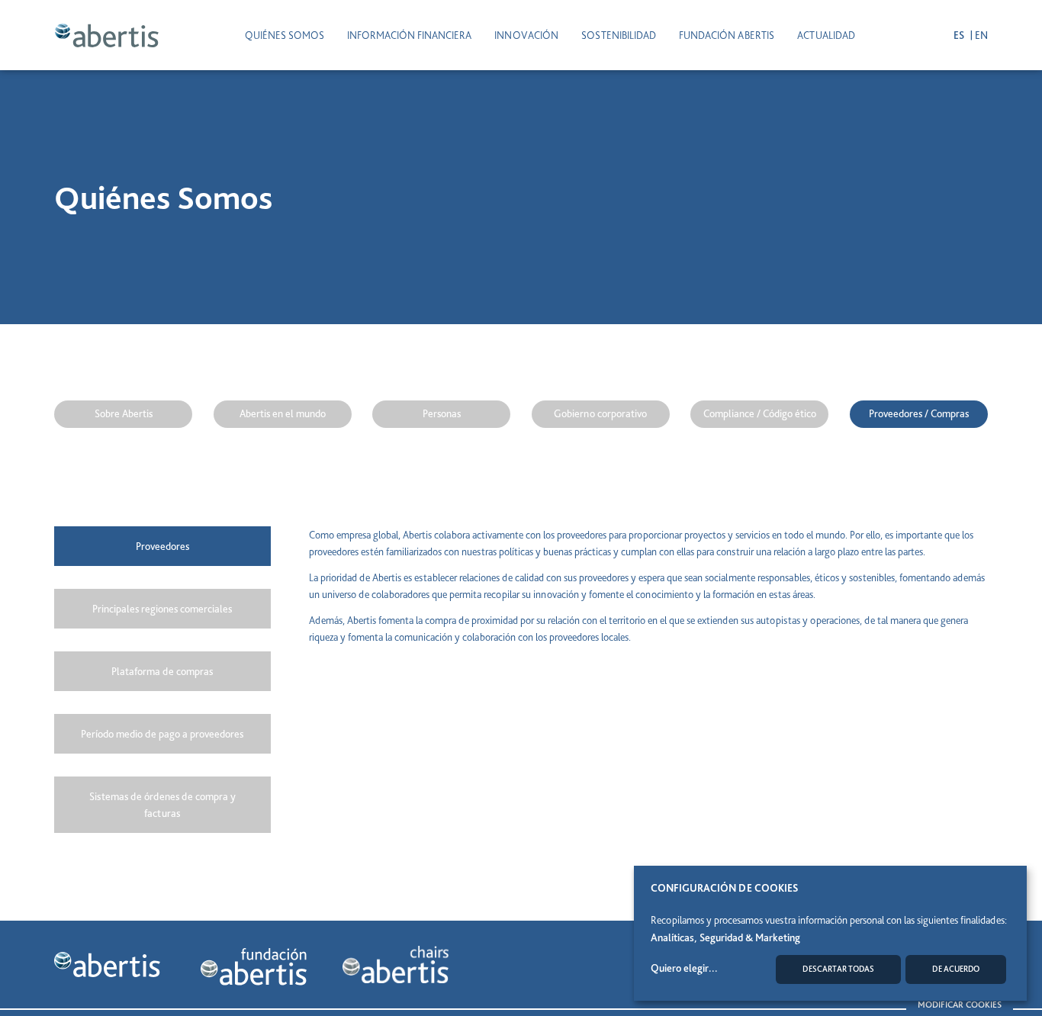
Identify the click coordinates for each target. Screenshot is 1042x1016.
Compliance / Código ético (759, 413)
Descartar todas (838, 969)
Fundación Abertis (726, 35)
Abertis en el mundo (283, 413)
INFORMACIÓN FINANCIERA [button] (409, 35)
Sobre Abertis (124, 413)
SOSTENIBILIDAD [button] (618, 35)
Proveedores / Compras (919, 413)
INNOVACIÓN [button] (526, 35)
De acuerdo (955, 969)
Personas (442, 413)
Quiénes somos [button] (284, 35)
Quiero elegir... (684, 968)
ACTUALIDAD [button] (826, 35)
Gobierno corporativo (600, 413)
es (960, 35)
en (981, 35)
